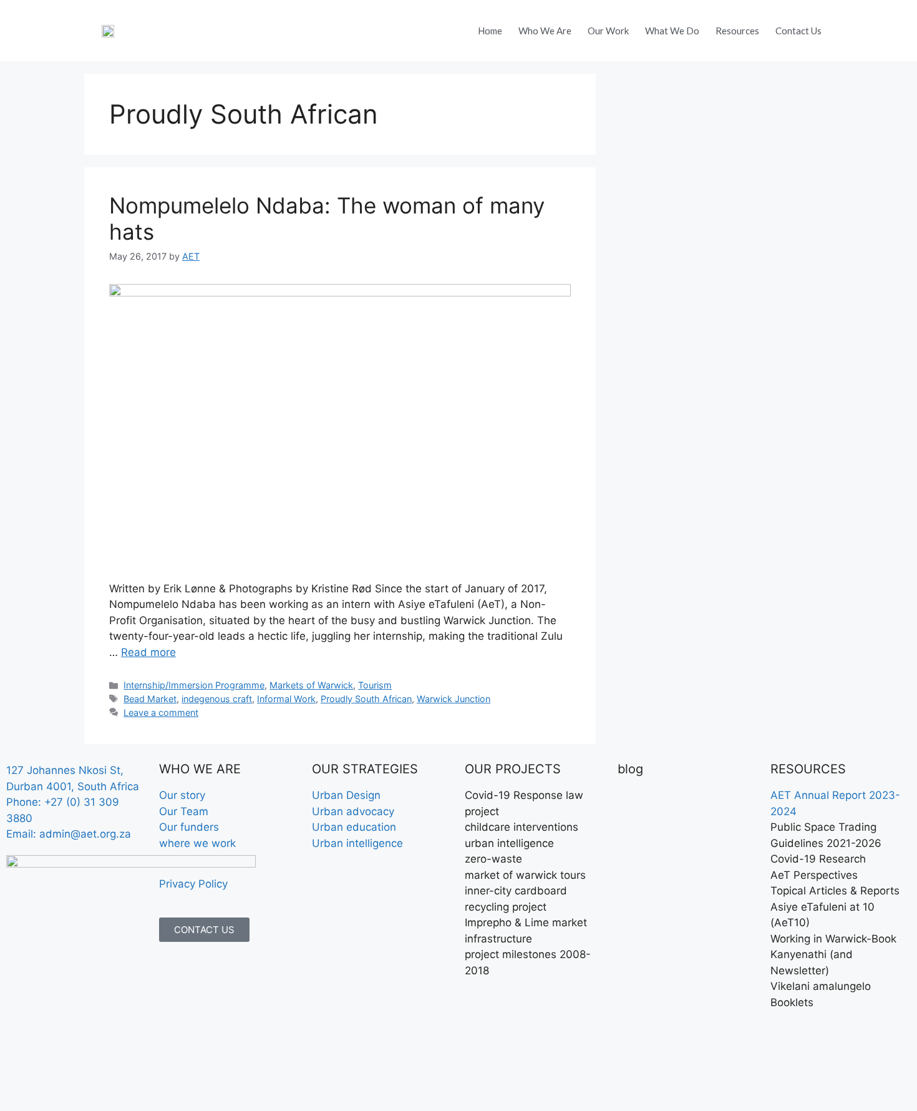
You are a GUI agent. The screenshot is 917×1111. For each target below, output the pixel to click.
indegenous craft (217, 698)
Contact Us (798, 30)
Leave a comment (161, 712)
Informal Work (286, 698)
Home (490, 30)
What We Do (672, 30)
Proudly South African (366, 698)
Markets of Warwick (311, 685)
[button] (847, 26)
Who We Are (544, 30)
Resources (737, 30)
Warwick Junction (453, 698)
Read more (148, 652)
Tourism (375, 685)
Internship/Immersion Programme (194, 685)
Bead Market (150, 698)
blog (630, 768)
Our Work (608, 30)
